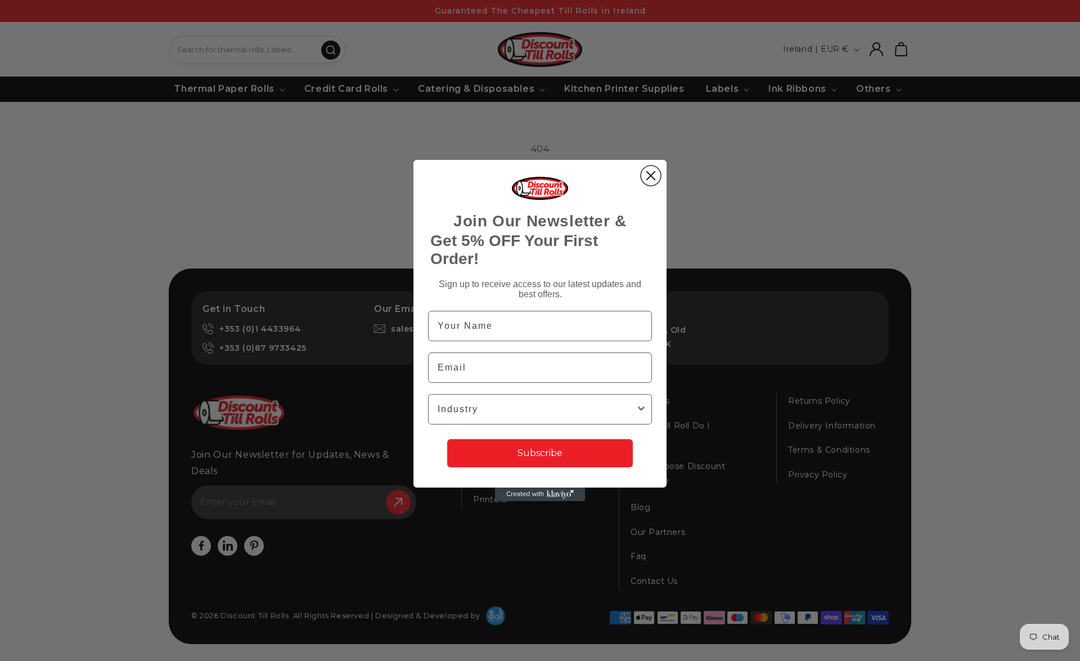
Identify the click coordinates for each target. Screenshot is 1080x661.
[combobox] (537, 409)
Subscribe (540, 453)
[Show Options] (641, 409)
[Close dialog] (651, 176)
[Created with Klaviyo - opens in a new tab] (540, 494)
